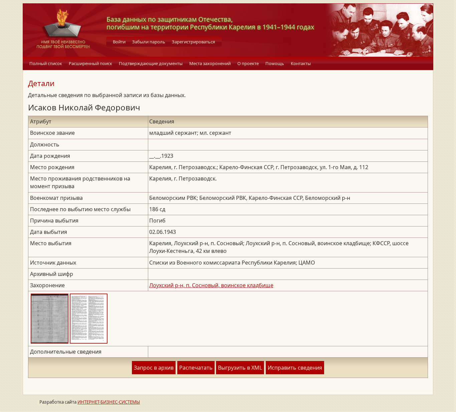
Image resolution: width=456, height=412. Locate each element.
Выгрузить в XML (240, 367)
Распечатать (196, 367)
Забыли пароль (148, 42)
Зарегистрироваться (193, 42)
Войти (119, 42)
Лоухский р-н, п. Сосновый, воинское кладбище (211, 285)
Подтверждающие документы (151, 63)
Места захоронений (210, 63)
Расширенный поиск (90, 63)
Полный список (45, 63)
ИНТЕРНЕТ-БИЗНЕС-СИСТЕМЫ (108, 402)
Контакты (301, 63)
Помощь (274, 63)
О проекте (248, 63)
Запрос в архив (154, 367)
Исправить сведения (295, 367)
